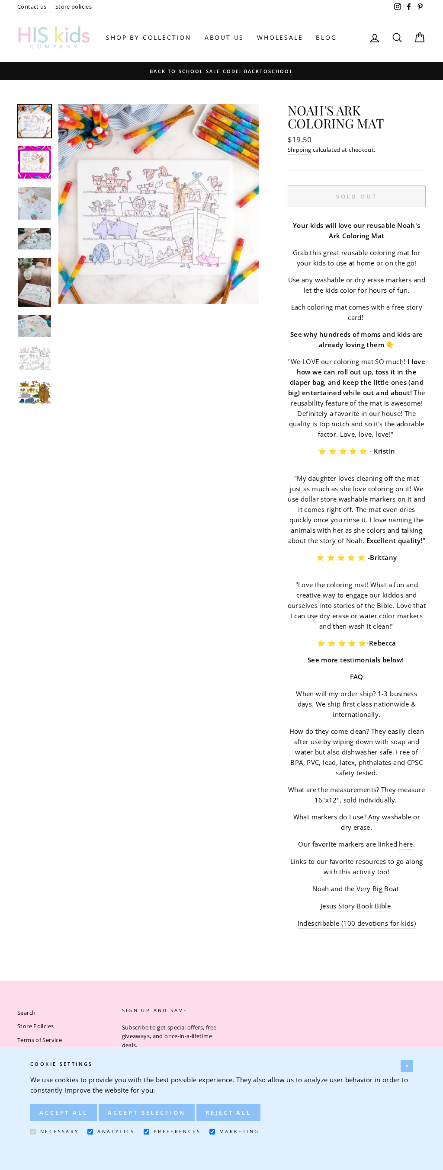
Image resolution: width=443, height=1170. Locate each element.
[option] (221, 71)
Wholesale (280, 37)
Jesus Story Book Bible (356, 905)
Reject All (228, 1112)
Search (26, 1013)
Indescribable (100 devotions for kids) (357, 923)
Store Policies (35, 1026)
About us (224, 37)
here (406, 844)
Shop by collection (148, 37)
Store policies (73, 6)
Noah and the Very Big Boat (355, 888)
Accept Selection (146, 1112)
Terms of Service (39, 1040)
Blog (326, 37)
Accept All (63, 1112)
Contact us (32, 6)
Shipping (299, 149)
